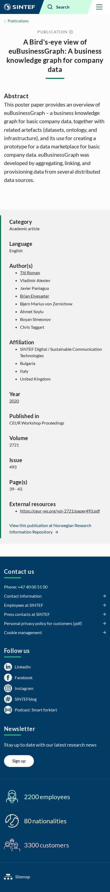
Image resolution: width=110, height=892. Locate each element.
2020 (14, 400)
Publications (18, 21)
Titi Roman (30, 272)
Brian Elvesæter (34, 295)
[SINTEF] (19, 7)
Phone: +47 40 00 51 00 (26, 586)
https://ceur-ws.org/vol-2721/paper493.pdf (60, 510)
